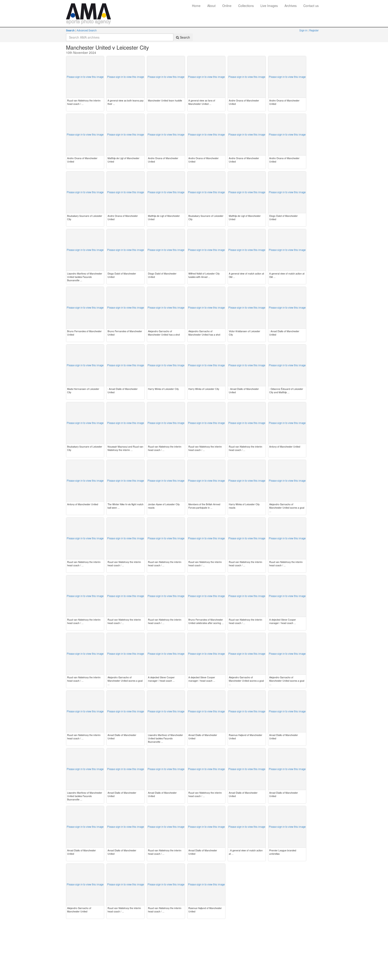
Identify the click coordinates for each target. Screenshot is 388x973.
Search (70, 30)
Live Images (269, 5)
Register (314, 30)
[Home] (88, 5)
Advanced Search (87, 30)
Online (226, 5)
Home (196, 5)
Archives (290, 5)
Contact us (311, 5)
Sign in (303, 30)
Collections (246, 5)
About (211, 5)
